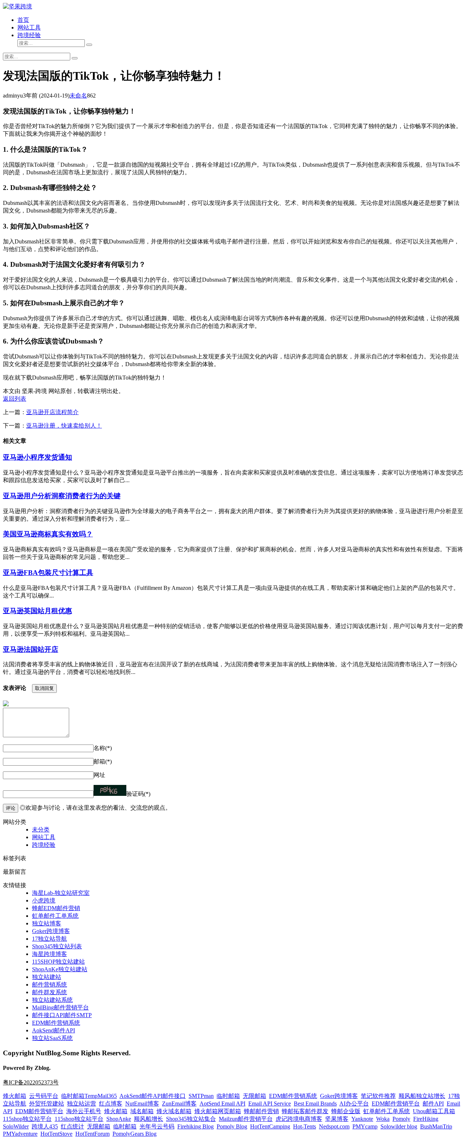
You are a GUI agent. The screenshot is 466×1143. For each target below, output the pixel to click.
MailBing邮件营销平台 (60, 1007)
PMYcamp (365, 1126)
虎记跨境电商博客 (299, 1119)
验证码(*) (138, 794)
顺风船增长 (148, 1119)
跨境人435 (45, 1126)
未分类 (41, 829)
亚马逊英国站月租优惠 (37, 611)
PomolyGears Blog (134, 1134)
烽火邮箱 (14, 1096)
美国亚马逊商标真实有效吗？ (48, 534)
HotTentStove (56, 1134)
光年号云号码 (156, 1126)
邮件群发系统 (49, 992)
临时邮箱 (228, 1096)
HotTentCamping (270, 1126)
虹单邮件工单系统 (55, 916)
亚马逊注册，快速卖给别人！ (64, 425)
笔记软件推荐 (378, 1096)
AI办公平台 (354, 1103)
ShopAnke (118, 1119)
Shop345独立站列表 (57, 946)
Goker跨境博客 (51, 931)
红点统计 (72, 1126)
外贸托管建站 (46, 1103)
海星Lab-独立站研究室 (61, 893)
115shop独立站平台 (27, 1119)
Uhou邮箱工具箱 (434, 1111)
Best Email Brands (315, 1103)
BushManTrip (436, 1126)
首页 (23, 20)
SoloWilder (16, 1126)
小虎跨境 (43, 900)
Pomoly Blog (232, 1126)
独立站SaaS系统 (52, 1038)
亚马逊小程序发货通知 (37, 457)
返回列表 (14, 399)
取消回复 (44, 688)
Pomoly (401, 1119)
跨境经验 (29, 35)
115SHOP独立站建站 (58, 962)
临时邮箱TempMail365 (89, 1096)
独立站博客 (46, 923)
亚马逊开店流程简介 (52, 412)
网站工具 (29, 27)
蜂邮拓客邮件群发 (305, 1111)
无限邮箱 (254, 1096)
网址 (99, 775)
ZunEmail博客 (179, 1103)
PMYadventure (20, 1134)
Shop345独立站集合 (191, 1119)
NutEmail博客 (142, 1103)
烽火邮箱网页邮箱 (217, 1111)
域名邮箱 (142, 1111)
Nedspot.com (334, 1126)
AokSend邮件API (53, 1030)
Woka (383, 1119)
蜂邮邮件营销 (261, 1111)
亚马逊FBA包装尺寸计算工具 (48, 572)
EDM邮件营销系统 (56, 1023)
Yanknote (362, 1119)
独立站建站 (46, 977)
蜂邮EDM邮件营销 (56, 908)
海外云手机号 (83, 1111)
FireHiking (425, 1119)
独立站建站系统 (52, 1000)
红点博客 (110, 1103)
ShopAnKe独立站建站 (59, 969)
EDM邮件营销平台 (396, 1103)
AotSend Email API (222, 1103)
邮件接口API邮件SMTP (62, 1015)
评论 (10, 808)
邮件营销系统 (49, 984)
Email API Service (269, 1103)
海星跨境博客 (49, 954)
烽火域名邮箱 (174, 1111)
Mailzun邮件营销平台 (246, 1119)
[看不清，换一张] (110, 790)
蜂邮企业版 (345, 1111)
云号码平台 (43, 1096)
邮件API (433, 1103)
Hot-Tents (304, 1126)
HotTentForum (92, 1134)
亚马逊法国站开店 (30, 649)
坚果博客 (336, 1119)
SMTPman (201, 1096)
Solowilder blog (398, 1126)
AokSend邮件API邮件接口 (152, 1096)
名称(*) (103, 748)
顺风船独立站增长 (422, 1096)
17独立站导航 (49, 939)
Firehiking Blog (195, 1126)
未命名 (78, 95)
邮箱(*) (103, 761)
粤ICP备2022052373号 (31, 1082)
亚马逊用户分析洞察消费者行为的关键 (62, 496)
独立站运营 (81, 1103)
